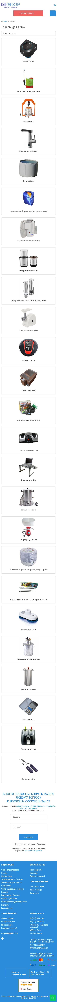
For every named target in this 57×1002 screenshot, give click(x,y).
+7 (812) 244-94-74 (37, 806)
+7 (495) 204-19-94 (22, 806)
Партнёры (33, 873)
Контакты (5, 905)
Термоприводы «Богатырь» (12, 879)
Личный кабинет (7, 918)
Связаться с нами (37, 886)
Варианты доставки (9, 899)
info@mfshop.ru (36, 933)
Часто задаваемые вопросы (12, 889)
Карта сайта (34, 893)
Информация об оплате (10, 895)
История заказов (8, 922)
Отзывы (4, 873)
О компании (6, 886)
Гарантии (4, 892)
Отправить (28, 837)
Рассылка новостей (9, 928)
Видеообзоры (6, 908)
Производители (36, 870)
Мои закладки (6, 925)
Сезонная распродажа (10, 870)
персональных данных (33, 850)
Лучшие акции (6, 876)
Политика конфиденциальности (14, 902)
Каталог (27, 13)
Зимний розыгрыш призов (11, 882)
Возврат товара (36, 890)
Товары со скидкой (37, 876)
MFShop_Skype (35, 930)
